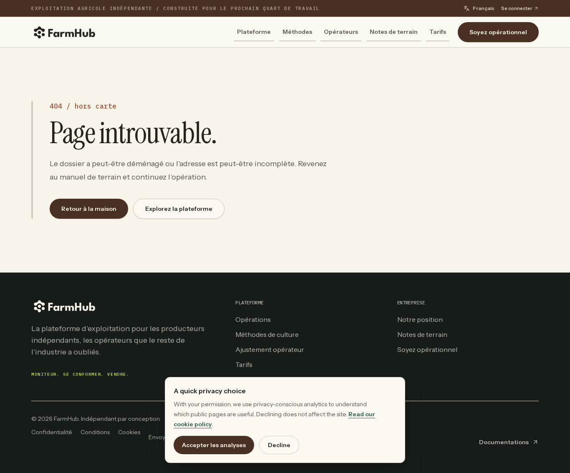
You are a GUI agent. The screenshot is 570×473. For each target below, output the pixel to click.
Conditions (95, 432)
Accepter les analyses (214, 445)
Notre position (420, 319)
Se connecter (516, 8)
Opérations (253, 319)
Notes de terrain (394, 31)
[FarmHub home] (64, 32)
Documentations (504, 442)
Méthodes (297, 31)
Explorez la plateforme (178, 208)
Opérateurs (341, 31)
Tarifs (437, 31)
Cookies (129, 432)
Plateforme (254, 31)
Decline (279, 445)
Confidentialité (51, 432)
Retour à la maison (88, 208)
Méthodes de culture (267, 334)
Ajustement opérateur (269, 349)
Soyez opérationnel (498, 32)
